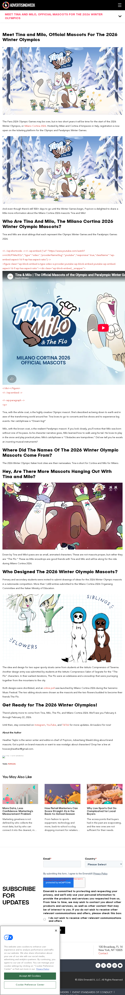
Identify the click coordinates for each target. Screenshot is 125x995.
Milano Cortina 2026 (35, 126)
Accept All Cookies (30, 976)
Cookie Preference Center (30, 985)
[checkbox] (83, 918)
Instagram (40, 725)
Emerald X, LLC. (92, 980)
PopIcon (12, 764)
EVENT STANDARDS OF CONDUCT (92, 992)
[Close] (56, 930)
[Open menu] (120, 5)
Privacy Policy (100, 873)
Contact (103, 953)
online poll (49, 688)
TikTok (65, 725)
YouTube (51, 725)
